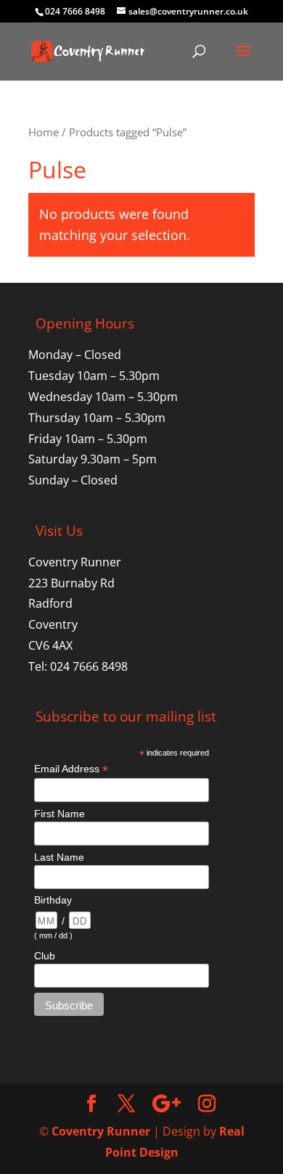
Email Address (71, 769)
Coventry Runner (101, 1131)
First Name (59, 813)
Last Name (59, 857)
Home (43, 132)
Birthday (53, 900)
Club (44, 956)
